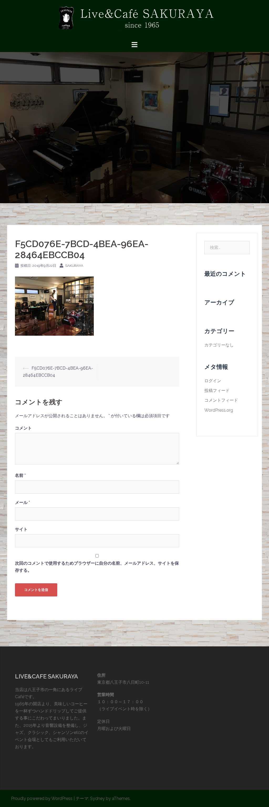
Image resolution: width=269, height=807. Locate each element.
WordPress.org (218, 410)
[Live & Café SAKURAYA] (134, 20)
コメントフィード (221, 400)
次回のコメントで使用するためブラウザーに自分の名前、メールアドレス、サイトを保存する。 (97, 567)
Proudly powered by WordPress (42, 798)
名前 (20, 475)
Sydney (97, 798)
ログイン (212, 380)
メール (22, 502)
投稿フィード (217, 390)
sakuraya (74, 266)
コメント (23, 428)
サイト (21, 529)
